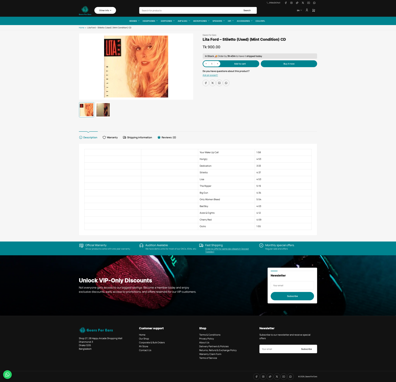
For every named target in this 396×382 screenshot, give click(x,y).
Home (81, 27)
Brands (133, 21)
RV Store (143, 346)
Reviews (169, 137)
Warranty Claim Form (210, 354)
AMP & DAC (182, 21)
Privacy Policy (206, 338)
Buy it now (289, 63)
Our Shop (144, 338)
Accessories (243, 21)
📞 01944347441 (273, 2)
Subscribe (292, 296)
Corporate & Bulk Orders (152, 342)
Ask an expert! (210, 75)
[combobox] (198, 10)
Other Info (104, 10)
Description (90, 137)
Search (247, 10)
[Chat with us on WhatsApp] (7, 374)
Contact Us (145, 350)
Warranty (112, 137)
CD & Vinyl (260, 21)
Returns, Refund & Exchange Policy (218, 350)
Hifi (229, 21)
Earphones (166, 21)
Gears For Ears (209, 35)
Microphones (200, 21)
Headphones (149, 21)
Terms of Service (208, 358)
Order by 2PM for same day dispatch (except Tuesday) (227, 250)
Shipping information (139, 137)
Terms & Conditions (209, 334)
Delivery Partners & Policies (214, 346)
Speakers (217, 21)
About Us (204, 342)
